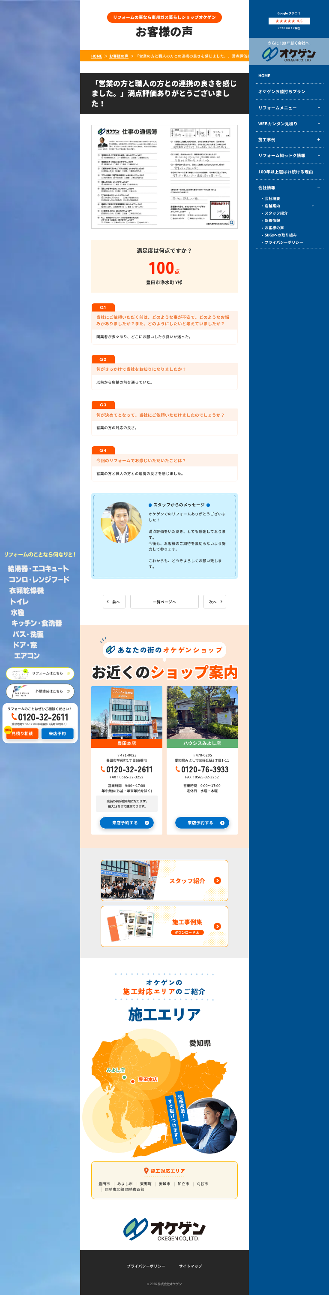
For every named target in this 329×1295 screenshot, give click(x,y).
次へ (213, 601)
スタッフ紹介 (276, 212)
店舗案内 (272, 205)
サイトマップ (190, 1266)
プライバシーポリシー (284, 242)
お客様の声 (274, 227)
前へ (116, 601)
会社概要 (272, 198)
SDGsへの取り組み (281, 234)
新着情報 (272, 220)
